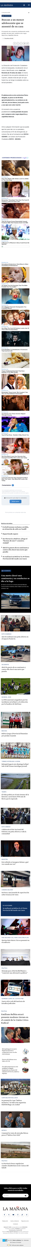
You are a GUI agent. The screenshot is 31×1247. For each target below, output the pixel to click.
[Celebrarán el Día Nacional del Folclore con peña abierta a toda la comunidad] (15, 816)
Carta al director (14, 1221)
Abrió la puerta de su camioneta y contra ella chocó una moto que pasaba (16, 550)
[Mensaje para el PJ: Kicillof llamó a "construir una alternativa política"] (15, 957)
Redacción (5, 1221)
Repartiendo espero (10, 534)
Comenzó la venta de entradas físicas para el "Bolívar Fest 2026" (15, 1134)
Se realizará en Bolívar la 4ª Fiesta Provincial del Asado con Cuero (16, 558)
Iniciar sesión (15, 501)
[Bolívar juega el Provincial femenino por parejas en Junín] (15, 720)
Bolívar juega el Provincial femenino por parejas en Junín (15, 735)
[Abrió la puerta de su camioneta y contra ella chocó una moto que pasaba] (15, 654)
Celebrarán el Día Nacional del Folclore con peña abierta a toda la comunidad (14, 831)
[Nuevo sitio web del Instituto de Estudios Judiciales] (15, 988)
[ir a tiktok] (22, 1214)
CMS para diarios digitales (17, 1245)
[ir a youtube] (13, 1214)
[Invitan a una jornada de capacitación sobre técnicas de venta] (15, 879)
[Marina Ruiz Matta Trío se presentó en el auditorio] (15, 927)
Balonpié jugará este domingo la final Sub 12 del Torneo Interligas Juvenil (15, 765)
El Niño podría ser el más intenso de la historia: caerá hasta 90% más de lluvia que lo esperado (15, 797)
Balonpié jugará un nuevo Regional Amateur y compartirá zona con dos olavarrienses (9, 1051)
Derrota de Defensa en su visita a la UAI (9, 1060)
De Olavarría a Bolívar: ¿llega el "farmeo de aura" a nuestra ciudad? (15, 541)
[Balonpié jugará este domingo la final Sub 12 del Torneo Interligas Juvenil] (15, 750)
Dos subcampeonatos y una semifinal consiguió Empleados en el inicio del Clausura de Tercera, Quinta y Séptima (10, 1070)
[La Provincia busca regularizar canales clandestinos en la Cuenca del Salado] (15, 1150)
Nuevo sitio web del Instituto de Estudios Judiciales (13, 1002)
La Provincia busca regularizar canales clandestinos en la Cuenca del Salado (15, 1165)
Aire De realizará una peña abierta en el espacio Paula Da (15, 638)
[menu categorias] (29, 5)
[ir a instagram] (17, 1214)
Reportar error (25, 1221)
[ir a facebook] (4, 1214)
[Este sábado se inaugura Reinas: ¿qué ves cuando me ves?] (15, 848)
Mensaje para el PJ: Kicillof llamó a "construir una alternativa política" (15, 972)
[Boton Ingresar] (24, 5)
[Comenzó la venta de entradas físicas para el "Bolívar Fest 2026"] (15, 1119)
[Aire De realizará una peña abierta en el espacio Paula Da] (15, 623)
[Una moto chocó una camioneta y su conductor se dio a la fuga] (15, 601)
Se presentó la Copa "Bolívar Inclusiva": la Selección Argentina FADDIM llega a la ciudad (14, 1102)
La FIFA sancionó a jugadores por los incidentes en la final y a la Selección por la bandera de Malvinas (15, 702)
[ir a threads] (26, 1214)
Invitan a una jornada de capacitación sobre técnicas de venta (15, 894)
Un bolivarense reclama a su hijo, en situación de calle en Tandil (15, 528)
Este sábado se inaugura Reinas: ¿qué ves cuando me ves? (15, 863)
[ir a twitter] (8, 1214)
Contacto (15, 1224)
